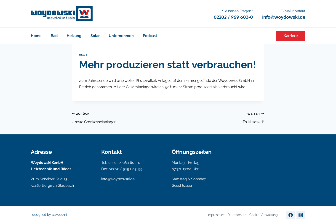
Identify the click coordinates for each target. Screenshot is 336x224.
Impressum (216, 215)
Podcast (150, 36)
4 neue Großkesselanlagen (94, 118)
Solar (95, 36)
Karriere (291, 36)
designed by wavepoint (49, 214)
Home (36, 36)
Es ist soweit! (253, 118)
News (83, 54)
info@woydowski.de (118, 179)
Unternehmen (121, 36)
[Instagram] (300, 215)
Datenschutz (236, 215)
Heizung (74, 36)
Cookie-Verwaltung (263, 215)
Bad (54, 36)
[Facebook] (290, 215)
